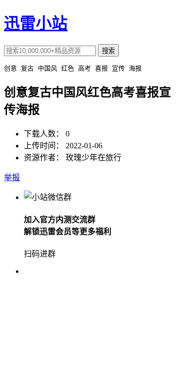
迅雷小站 (36, 23)
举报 (12, 177)
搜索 (108, 51)
